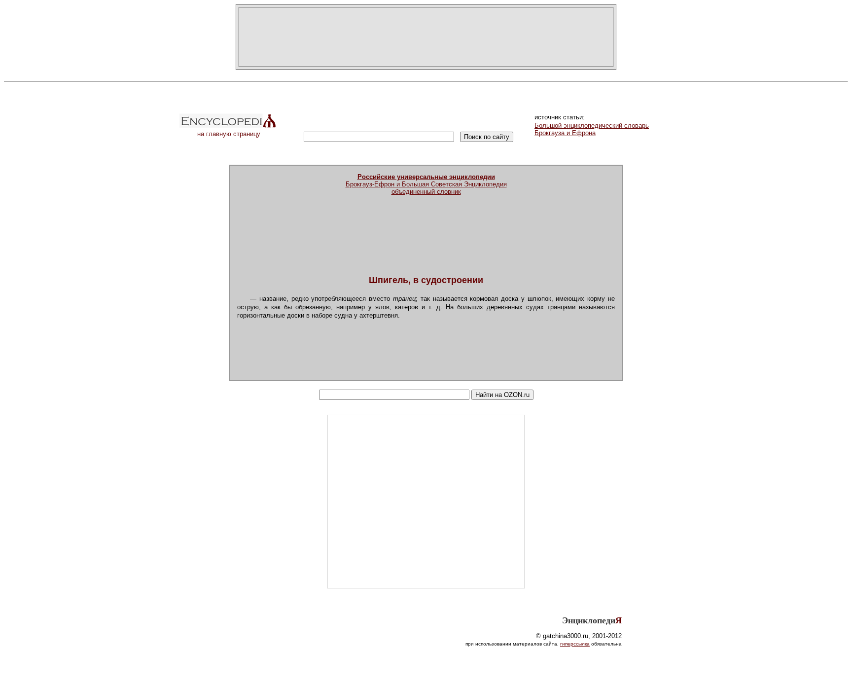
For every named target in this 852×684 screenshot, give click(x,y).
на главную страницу (228, 134)
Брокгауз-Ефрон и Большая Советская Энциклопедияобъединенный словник (426, 184)
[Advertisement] (426, 37)
